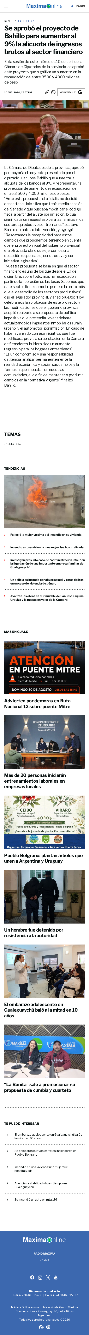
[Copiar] (47, 92)
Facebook (32, 1277)
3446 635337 (69, 1295)
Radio (80, 6)
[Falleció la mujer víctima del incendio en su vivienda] (44, 501)
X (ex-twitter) (48, 1277)
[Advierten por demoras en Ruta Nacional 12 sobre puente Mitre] (44, 667)
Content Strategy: (41, 1327)
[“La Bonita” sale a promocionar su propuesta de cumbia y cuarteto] (44, 1051)
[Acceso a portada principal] (44, 6)
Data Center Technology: (48, 1327)
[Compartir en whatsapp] (53, 92)
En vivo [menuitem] (44, 1259)
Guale (8, 21)
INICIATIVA (25, 21)
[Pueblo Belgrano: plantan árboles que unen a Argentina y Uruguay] (44, 822)
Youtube (56, 1277)
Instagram (40, 1277)
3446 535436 (33, 1295)
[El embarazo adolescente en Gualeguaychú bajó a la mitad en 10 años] (44, 971)
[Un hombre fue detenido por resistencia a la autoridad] (44, 897)
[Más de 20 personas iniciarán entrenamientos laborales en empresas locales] (44, 742)
